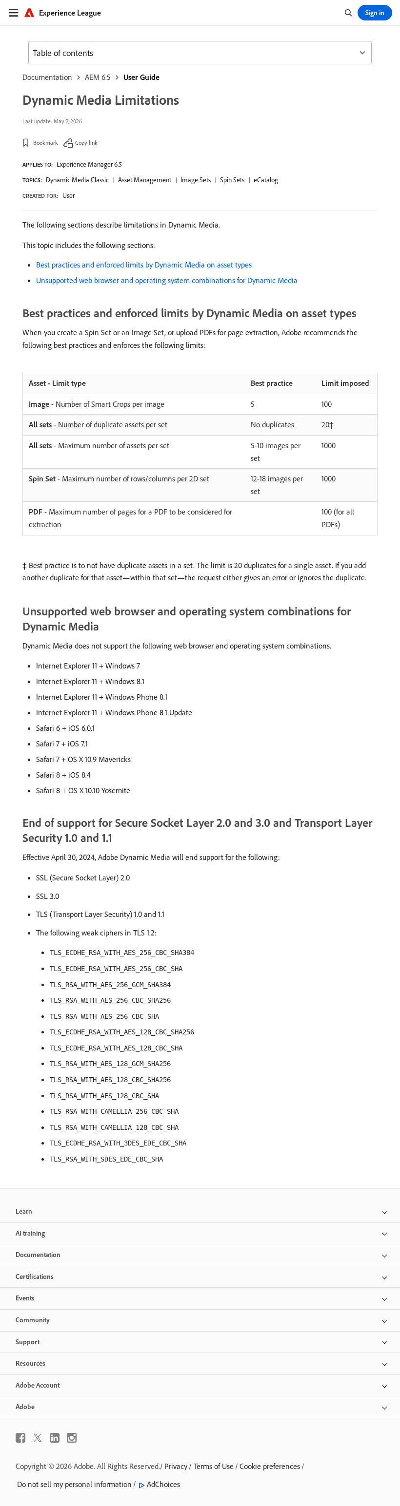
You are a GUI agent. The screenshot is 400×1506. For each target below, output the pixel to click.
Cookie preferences (270, 1466)
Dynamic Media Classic (77, 179)
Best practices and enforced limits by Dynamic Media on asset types (144, 264)
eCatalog (266, 179)
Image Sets (195, 179)
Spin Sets (232, 179)
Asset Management (144, 179)
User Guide (141, 77)
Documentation (47, 77)
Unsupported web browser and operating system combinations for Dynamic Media (167, 280)
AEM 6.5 (98, 77)
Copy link (86, 142)
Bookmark (45, 142)
